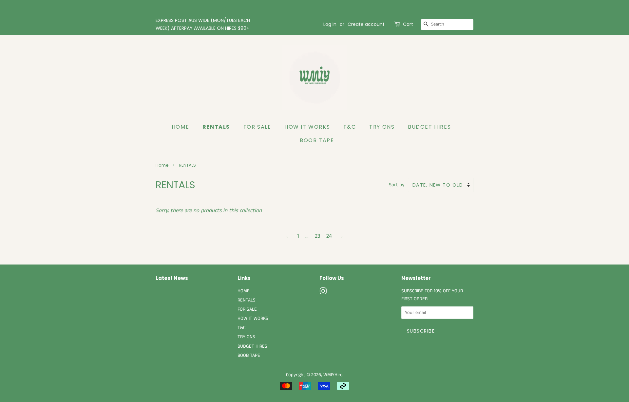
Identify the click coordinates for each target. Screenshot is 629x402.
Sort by (397, 185)
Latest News (172, 278)
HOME (180, 127)
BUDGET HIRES (429, 127)
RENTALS (216, 127)
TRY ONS (381, 127)
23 (317, 236)
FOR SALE (257, 127)
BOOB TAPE (317, 140)
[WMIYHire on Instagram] (323, 292)
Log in (329, 24)
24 (329, 236)
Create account (366, 24)
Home (162, 165)
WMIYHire (332, 375)
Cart (408, 24)
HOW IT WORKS (307, 127)
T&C (349, 127)
